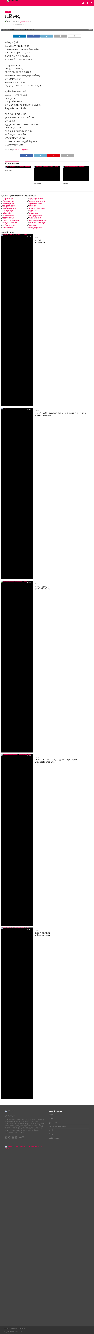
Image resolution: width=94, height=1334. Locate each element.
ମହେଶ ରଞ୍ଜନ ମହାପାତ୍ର (37, 223)
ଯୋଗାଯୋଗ (22, 1328)
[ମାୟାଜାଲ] (76, 166)
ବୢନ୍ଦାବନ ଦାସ (24, 21)
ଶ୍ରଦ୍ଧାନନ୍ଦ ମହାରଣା (10, 223)
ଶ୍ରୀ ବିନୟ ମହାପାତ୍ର (9, 208)
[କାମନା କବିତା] (47, 166)
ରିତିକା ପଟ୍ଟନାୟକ (8, 203)
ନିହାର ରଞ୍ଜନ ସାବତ (9, 201)
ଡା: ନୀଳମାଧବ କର (8, 215)
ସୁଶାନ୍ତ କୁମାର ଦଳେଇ (36, 199)
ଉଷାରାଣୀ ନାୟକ (8, 227)
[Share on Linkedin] (19, 35)
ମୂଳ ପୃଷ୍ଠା (6, 1328)
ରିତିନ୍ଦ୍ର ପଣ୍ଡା (8, 211)
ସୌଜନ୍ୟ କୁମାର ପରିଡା (36, 227)
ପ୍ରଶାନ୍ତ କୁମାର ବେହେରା (37, 201)
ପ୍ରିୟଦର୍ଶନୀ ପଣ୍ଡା (9, 206)
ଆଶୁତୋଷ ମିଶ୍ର (8, 199)
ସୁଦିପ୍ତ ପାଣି (7, 213)
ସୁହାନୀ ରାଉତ (33, 225)
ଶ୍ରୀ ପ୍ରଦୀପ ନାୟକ (35, 203)
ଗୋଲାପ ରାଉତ (33, 213)
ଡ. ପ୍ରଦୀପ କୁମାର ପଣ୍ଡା (37, 208)
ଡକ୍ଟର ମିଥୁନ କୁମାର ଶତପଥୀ (38, 220)
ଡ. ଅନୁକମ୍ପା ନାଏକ (35, 218)
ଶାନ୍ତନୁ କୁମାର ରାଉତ (35, 215)
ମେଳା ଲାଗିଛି (8, 170)
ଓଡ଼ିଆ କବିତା (17, 149)
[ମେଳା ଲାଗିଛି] (18, 166)
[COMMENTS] (74, 35)
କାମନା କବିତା (37, 183)
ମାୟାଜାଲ (65, 183)
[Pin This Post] (53, 155)
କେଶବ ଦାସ (32, 206)
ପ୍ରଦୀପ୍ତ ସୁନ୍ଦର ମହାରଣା (11, 220)
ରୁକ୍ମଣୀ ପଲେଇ (34, 211)
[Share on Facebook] (33, 35)
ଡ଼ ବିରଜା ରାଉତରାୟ (9, 225)
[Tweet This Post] (46, 35)
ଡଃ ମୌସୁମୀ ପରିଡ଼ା (8, 218)
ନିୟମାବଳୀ (14, 1328)
